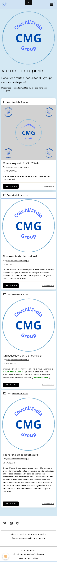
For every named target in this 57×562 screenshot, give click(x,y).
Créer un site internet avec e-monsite (28, 534)
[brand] (5, 4)
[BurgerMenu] (51, 4)
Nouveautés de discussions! (20, 256)
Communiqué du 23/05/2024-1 (21, 163)
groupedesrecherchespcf (17, 167)
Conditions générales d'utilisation (28, 554)
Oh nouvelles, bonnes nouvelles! (22, 355)
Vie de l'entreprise (20, 102)
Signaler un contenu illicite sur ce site (28, 538)
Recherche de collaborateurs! (20, 454)
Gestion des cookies (28, 558)
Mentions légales (28, 550)
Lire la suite (11, 186)
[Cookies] (5, 556)
